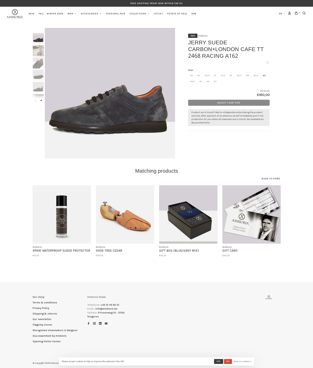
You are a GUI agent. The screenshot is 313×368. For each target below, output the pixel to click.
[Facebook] (88, 323)
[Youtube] (106, 323)
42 (230, 75)
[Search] (304, 13)
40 (198, 75)
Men (70, 13)
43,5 (255, 75)
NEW (31, 13)
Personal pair (115, 13)
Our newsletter (42, 319)
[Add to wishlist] (267, 63)
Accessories (89, 13)
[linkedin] (100, 323)
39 (191, 75)
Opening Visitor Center (47, 341)
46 (207, 81)
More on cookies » (242, 361)
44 (264, 75)
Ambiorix (202, 35)
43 (247, 75)
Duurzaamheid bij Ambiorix (50, 335)
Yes (218, 361)
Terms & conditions (45, 302)
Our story (38, 296)
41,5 (223, 75)
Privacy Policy (41, 308)
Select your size (228, 102)
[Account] (290, 13)
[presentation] (38, 38)
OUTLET (158, 13)
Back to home (271, 178)
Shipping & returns (45, 313)
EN (280, 13)
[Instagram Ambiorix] (94, 323)
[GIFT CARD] (251, 214)
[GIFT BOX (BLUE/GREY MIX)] (188, 214)
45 (200, 81)
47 (215, 81)
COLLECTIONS (138, 13)
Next (41, 100)
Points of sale (177, 13)
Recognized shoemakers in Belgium (55, 330)
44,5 (192, 81)
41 (215, 75)
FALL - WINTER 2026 (51, 13)
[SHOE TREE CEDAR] (125, 214)
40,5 (207, 75)
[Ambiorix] (268, 297)
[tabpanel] (110, 93)
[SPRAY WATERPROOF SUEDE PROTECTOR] (62, 214)
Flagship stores (42, 324)
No (228, 361)
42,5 (239, 75)
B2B (194, 13)
